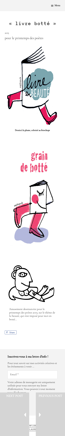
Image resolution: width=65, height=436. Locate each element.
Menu (57, 5)
